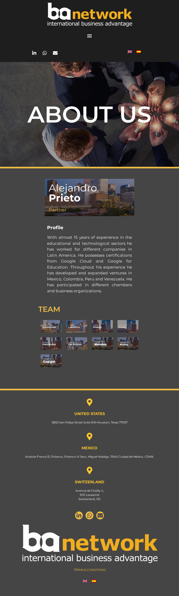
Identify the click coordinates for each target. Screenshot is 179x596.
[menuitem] (129, 51)
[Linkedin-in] (34, 53)
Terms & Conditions (90, 570)
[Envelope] (55, 53)
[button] (89, 36)
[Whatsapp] (44, 53)
